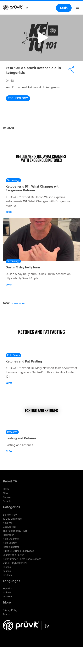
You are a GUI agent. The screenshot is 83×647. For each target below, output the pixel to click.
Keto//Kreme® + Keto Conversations (22, 559)
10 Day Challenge (12, 518)
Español (7, 567)
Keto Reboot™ (10, 542)
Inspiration (8, 534)
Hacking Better (11, 547)
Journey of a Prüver (13, 555)
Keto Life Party (11, 538)
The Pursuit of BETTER (15, 530)
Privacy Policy (10, 610)
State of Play (10, 514)
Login (64, 8)
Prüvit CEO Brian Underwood (18, 551)
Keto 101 (7, 522)
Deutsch (7, 575)
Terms (6, 614)
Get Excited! (9, 526)
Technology (18, 98)
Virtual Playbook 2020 (15, 563)
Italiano (7, 571)
